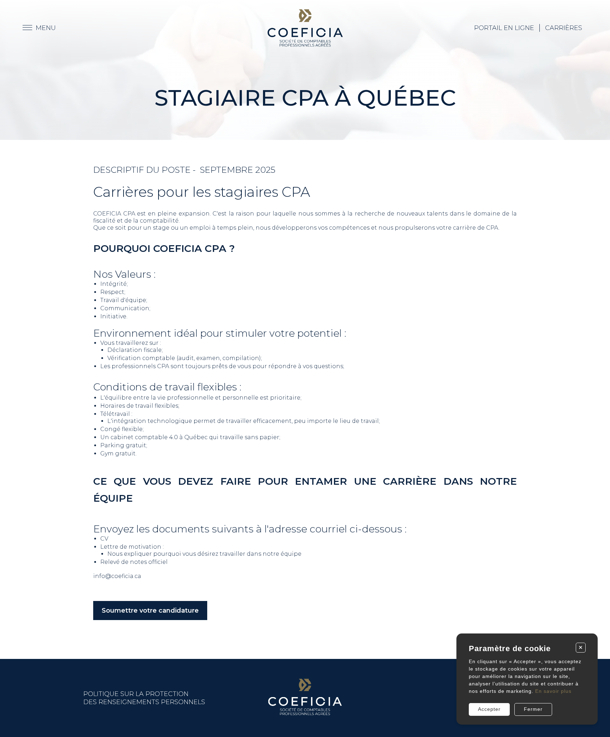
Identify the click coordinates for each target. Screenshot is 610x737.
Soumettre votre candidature (150, 610)
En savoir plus (553, 691)
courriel (328, 529)
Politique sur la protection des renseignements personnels (144, 698)
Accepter (489, 709)
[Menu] (39, 28)
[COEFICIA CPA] (305, 28)
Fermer (533, 709)
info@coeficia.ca (117, 576)
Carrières (563, 28)
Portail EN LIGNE (504, 28)
